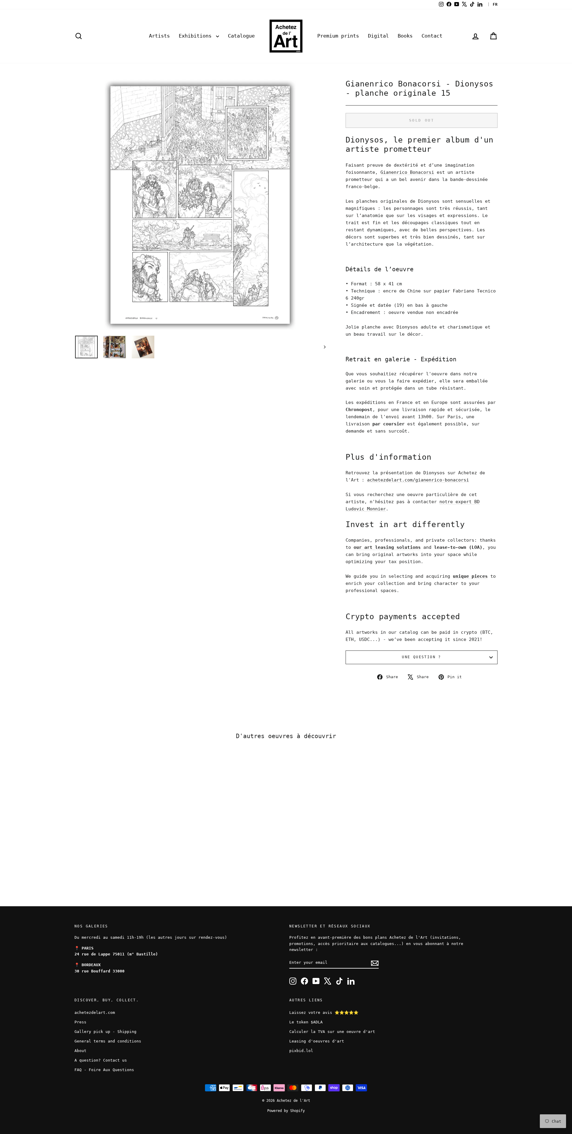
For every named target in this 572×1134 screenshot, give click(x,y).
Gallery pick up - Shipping (105, 1031)
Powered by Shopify (286, 1111)
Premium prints (338, 36)
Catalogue (241, 36)
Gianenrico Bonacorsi (407, 172)
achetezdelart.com (94, 1012)
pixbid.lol (301, 1050)
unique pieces (470, 576)
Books (405, 36)
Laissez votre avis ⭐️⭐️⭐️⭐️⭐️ (323, 1012)
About (80, 1050)
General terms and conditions (107, 1041)
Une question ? (421, 657)
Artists (159, 36)
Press (80, 1022)
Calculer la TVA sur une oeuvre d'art (332, 1031)
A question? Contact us (100, 1060)
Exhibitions (196, 36)
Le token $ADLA (306, 1022)
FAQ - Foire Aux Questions (104, 1070)
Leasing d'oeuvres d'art (316, 1041)
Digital (378, 36)
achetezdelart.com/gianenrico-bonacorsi (418, 480)
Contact (432, 36)
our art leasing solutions (387, 547)
